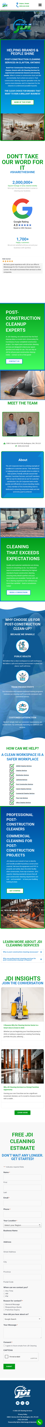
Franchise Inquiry (12, 1310)
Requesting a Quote (13, 1307)
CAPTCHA (8, 1350)
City (5, 1262)
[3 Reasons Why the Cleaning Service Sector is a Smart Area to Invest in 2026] (22, 1004)
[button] (40, 5)
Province (7, 1272)
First (5, 1182)
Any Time (9, 1291)
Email (6, 1198)
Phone (6, 1209)
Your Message (10, 1325)
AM (6, 1293)
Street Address (9, 1252)
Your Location (10, 1220)
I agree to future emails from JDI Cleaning (20, 1346)
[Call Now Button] (39, 1422)
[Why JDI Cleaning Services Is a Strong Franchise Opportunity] (22, 1066)
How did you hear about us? (16, 1314)
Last (5, 1192)
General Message (12, 1304)
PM (6, 1296)
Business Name (10, 1230)
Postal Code (8, 1282)
